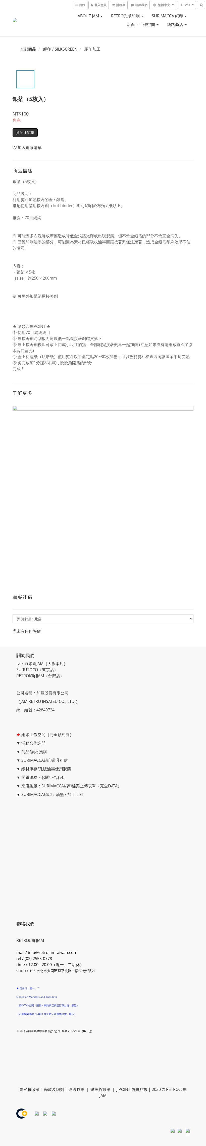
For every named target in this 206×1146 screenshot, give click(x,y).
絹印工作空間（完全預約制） (47, 734)
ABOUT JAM (89, 16)
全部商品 (28, 49)
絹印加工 (92, 49)
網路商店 (175, 24)
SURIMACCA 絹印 (168, 16)
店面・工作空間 (141, 24)
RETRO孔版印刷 (126, 16)
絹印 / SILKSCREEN (60, 49)
